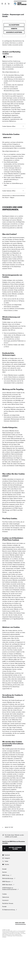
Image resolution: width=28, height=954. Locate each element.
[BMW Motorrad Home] (20, 3)
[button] (2, 4)
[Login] (5, 3)
